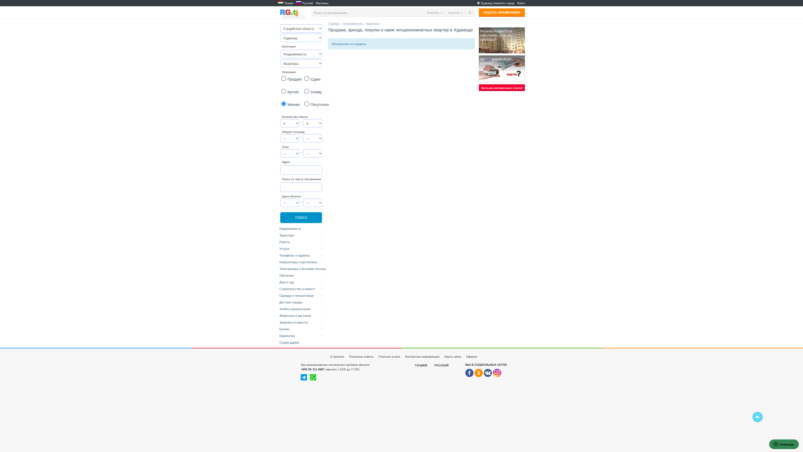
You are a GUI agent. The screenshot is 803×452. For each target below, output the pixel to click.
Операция (289, 72)
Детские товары (290, 302)
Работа (284, 242)
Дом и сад (286, 282)
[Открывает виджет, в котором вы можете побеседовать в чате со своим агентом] (784, 444)
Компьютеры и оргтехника (298, 262)
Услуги (284, 248)
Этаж (285, 147)
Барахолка (287, 335)
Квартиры (373, 23)
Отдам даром (289, 342)
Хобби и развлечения (294, 309)
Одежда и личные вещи (296, 295)
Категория (289, 46)
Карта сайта (453, 356)
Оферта (471, 356)
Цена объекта (291, 196)
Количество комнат (295, 116)
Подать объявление (501, 12)
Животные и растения (295, 315)
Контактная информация (422, 356)
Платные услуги (389, 356)
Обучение (286, 275)
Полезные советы (361, 356)
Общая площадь (293, 132)
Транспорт (286, 235)
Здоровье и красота (293, 322)
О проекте (337, 356)
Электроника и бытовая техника (301, 268)
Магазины (322, 3)
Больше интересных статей (502, 88)
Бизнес (284, 329)
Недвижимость (290, 228)
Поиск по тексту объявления (301, 179)
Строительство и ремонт (297, 288)
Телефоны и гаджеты (294, 255)
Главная (334, 23)
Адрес (286, 162)
